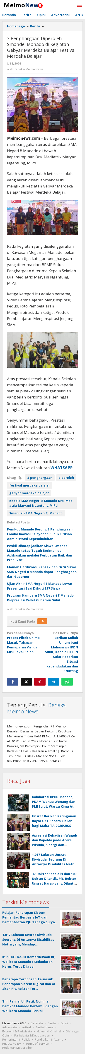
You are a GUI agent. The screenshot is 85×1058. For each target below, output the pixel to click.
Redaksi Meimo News (37, 708)
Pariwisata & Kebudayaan (32, 1035)
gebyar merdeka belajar (29, 493)
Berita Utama (44, 1027)
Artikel (26, 1027)
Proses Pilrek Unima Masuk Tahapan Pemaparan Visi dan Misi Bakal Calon (23, 642)
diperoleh (66, 477)
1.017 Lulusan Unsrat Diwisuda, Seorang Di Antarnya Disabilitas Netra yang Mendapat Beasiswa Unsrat (54, 864)
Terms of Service (37, 1043)
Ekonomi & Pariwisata (17, 1031)
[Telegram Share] (53, 682)
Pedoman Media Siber (17, 1048)
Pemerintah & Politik (16, 1039)
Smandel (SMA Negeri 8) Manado (36, 513)
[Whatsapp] (67, 682)
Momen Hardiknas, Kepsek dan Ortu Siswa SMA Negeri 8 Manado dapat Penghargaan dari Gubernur (42, 572)
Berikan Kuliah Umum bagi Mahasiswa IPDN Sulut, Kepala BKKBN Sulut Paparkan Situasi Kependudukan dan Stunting (61, 652)
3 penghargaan (39, 477)
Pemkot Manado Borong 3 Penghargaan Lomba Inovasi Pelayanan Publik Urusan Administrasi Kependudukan (40, 534)
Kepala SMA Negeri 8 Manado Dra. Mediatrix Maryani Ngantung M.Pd (41, 503)
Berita (52, 1023)
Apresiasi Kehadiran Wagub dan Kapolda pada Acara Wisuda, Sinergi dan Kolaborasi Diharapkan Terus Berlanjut (54, 844)
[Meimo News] (22, 5)
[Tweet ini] (26, 682)
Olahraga (72, 1031)
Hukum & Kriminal (49, 1031)
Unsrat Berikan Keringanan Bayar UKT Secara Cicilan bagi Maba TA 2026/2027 (54, 821)
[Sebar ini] (12, 682)
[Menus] (79, 5)
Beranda (37, 1023)
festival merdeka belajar (29, 485)
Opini (64, 1023)
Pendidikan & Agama (49, 1039)
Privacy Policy (11, 1043)
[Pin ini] (40, 682)
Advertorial (9, 1027)
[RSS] (42, 621)
